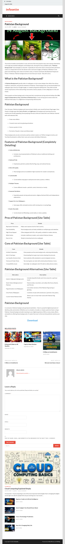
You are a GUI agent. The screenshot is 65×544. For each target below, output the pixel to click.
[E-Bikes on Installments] (51, 341)
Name (7, 414)
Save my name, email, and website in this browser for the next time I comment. (30, 438)
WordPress (51, 541)
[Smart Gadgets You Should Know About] (10, 508)
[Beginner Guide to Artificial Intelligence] (10, 499)
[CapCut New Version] (32, 337)
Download (32, 320)
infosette (12, 9)
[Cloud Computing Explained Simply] (32, 451)
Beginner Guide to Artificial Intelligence (27, 499)
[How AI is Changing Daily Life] (10, 525)
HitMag (58, 541)
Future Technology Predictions (24, 516)
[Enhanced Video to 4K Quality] (13, 337)
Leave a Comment (22, 27)
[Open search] (58, 16)
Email (7, 421)
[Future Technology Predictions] (10, 516)
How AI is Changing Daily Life (24, 525)
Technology (8, 486)
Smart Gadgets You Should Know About (27, 508)
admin (15, 27)
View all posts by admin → (23, 373)
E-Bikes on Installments (50, 352)
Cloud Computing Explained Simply (18, 489)
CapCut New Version (30, 344)
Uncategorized (8, 21)
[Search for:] (32, 445)
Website (7, 429)
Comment (8, 393)
